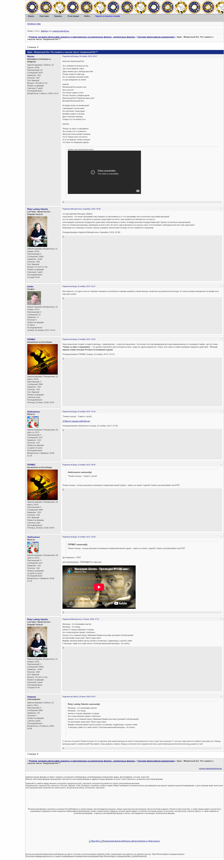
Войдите (44, 31)
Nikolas (30, 56)
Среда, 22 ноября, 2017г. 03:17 (83, 286)
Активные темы (34, 24)
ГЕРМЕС (31, 339)
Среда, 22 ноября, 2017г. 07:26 (83, 411)
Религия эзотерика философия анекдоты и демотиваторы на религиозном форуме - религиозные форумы (82, 37)
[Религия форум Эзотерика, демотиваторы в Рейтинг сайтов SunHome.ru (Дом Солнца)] (130, 841)
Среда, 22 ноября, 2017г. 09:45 (83, 465)
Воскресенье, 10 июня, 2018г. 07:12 (85, 619)
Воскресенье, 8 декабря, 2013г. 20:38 (86, 209)
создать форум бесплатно (210, 768)
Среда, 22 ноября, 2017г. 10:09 (83, 537)
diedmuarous (33, 412)
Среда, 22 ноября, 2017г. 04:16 (83, 339)
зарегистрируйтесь (61, 31)
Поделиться (67, 56)
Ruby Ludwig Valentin (37, 209)
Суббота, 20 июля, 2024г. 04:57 (84, 696)
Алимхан (31, 697)
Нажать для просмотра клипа (80, 149)
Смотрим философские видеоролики (155, 37)
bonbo (30, 286)
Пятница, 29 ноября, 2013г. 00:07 (84, 56)
